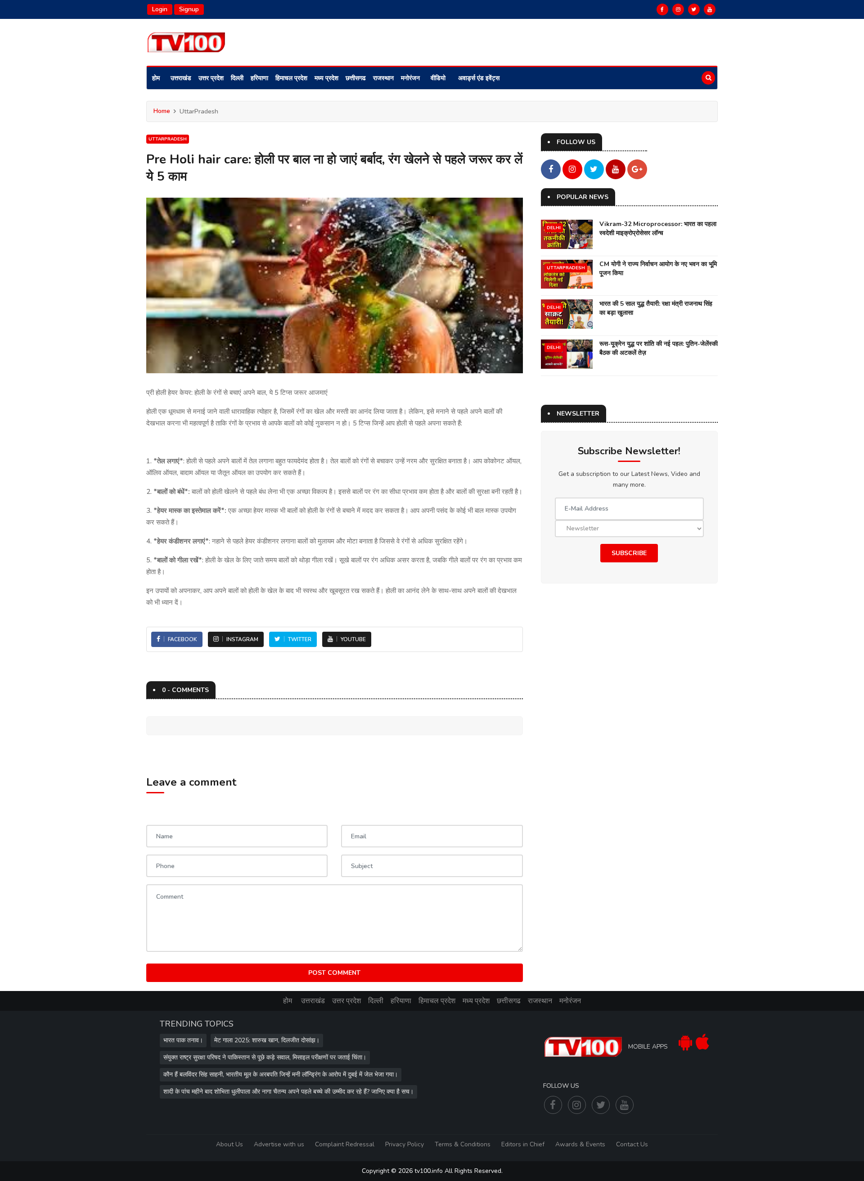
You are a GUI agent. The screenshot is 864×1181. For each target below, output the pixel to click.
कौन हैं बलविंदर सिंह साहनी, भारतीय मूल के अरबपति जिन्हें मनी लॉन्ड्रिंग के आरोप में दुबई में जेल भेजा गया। (280, 1074)
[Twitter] (694, 9)
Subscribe (629, 553)
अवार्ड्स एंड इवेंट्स (479, 78)
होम (156, 78)
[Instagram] (678, 9)
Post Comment (334, 972)
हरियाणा (259, 78)
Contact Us (632, 1144)
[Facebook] (662, 9)
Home (161, 111)
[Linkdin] (710, 9)
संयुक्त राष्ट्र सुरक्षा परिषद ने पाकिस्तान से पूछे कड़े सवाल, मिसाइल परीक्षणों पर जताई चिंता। (264, 1057)
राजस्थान (383, 78)
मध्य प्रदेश (326, 78)
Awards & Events (580, 1144)
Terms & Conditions (462, 1144)
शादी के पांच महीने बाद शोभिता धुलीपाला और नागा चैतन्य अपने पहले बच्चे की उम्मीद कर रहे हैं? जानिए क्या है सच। (288, 1091)
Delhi (554, 228)
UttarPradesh (167, 139)
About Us (229, 1144)
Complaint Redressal (344, 1144)
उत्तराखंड (181, 78)
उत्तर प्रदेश (211, 78)
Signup (189, 9)
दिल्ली (237, 78)
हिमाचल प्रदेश (291, 78)
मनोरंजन (410, 78)
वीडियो (438, 78)
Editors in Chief (522, 1144)
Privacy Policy (404, 1144)
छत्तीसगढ (356, 78)
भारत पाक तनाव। (183, 1040)
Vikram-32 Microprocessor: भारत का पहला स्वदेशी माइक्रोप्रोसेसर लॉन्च (657, 228)
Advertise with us (279, 1144)
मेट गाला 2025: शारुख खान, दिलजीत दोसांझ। (267, 1040)
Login (159, 9)
